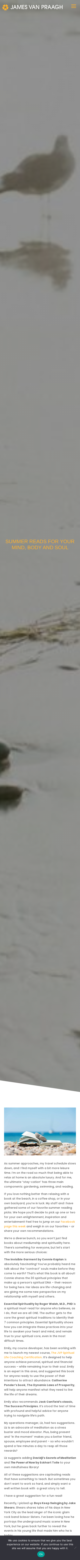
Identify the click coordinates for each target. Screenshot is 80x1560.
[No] (75, 1548)
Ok (41, 1554)
